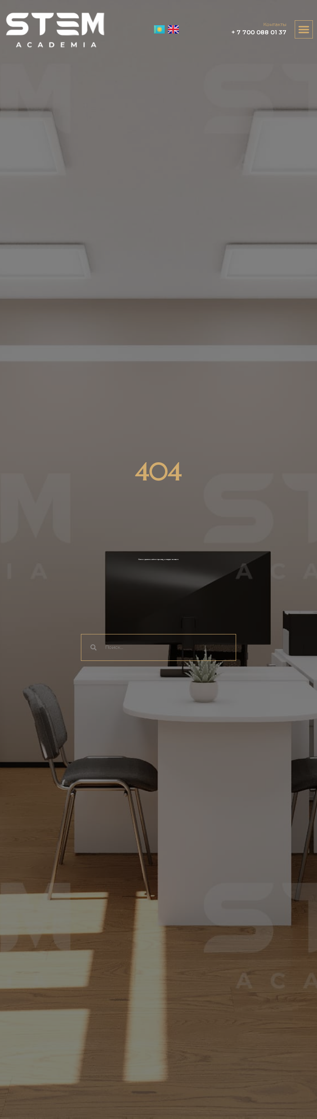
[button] (304, 29)
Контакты (274, 24)
